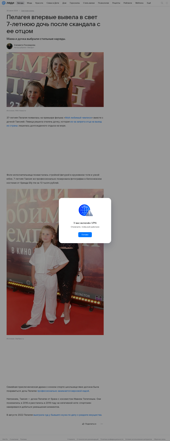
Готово (85, 235)
